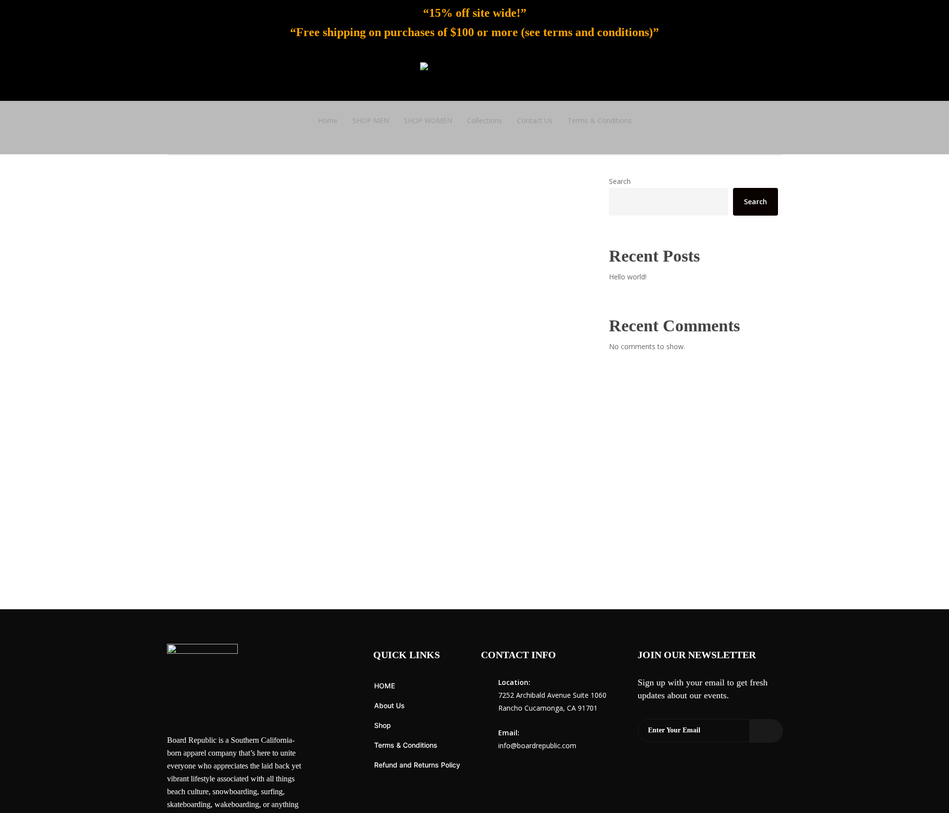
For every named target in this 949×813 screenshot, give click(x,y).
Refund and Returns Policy (417, 765)
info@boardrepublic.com (537, 745)
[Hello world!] (374, 422)
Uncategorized (207, 583)
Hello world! (628, 276)
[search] (823, 75)
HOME (384, 685)
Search (620, 181)
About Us (389, 705)
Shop (382, 725)
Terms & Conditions (405, 745)
